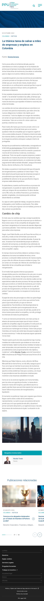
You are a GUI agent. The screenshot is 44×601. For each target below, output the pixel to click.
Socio (15, 461)
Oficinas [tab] (4, 580)
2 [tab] (7, 534)
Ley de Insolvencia (15, 148)
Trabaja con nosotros (9, 570)
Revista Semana (13, 57)
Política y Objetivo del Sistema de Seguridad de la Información (21, 588)
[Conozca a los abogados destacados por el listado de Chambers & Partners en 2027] (19, 496)
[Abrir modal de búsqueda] (34, 6)
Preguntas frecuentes (9, 566)
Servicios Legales (8, 562)
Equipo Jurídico (7, 559)
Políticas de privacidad (22, 593)
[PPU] (10, 5)
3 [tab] (10, 534)
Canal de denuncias (22, 591)
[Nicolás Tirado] (7, 460)
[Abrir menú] (40, 5)
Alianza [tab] (4, 577)
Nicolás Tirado (18, 458)
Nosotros (5, 555)
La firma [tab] (4, 550)
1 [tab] (3, 534)
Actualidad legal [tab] (7, 573)
